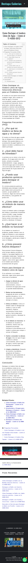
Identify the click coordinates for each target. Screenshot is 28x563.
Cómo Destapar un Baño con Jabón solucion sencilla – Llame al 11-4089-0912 (13, 495)
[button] (24, 560)
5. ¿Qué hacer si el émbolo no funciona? (15, 69)
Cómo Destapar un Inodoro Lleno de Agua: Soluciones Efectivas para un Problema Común (13, 48)
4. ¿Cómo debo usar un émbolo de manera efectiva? (15, 66)
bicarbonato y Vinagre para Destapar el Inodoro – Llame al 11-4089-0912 (15, 410)
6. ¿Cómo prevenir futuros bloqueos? (14, 73)
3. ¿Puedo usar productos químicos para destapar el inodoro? (14, 62)
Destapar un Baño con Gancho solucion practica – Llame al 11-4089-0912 (12, 489)
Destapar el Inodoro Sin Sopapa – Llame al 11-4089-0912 (15, 421)
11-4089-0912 (6, 464)
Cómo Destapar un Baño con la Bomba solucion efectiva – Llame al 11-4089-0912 (13, 482)
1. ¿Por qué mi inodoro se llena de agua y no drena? (14, 54)
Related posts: (11, 81)
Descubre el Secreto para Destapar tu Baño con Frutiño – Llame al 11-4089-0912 (13, 506)
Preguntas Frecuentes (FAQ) (12, 52)
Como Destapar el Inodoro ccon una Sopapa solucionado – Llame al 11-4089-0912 (13, 433)
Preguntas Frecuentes (11, 428)
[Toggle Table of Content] (22, 44)
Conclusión (7, 79)
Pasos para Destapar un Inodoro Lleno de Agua (13, 76)
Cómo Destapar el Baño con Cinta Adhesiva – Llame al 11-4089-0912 (15, 416)
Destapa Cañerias (11, 4)
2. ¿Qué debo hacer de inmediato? (13, 58)
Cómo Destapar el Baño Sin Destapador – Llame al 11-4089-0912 (15, 404)
